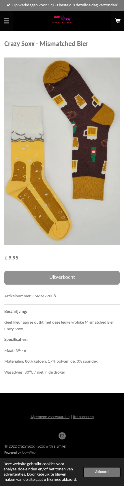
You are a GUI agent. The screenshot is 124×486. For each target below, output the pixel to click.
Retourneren (83, 417)
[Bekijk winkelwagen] (117, 21)
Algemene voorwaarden (50, 417)
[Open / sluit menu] (6, 21)
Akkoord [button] (101, 472)
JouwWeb (28, 453)
